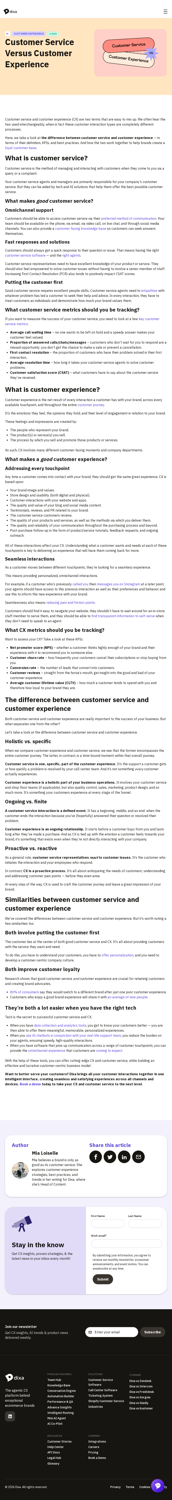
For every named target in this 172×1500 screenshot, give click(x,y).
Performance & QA (60, 1402)
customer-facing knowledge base (80, 228)
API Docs (53, 1452)
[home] (10, 12)
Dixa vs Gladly (138, 1403)
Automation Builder (60, 1396)
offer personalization (117, 955)
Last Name (135, 1216)
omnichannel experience (46, 1050)
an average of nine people (127, 997)
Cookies (144, 1487)
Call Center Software (102, 1390)
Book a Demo (97, 1458)
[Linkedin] (10, 1416)
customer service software (25, 255)
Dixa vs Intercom (140, 1386)
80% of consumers (24, 992)
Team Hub (54, 1380)
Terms (130, 1487)
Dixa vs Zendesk (140, 1381)
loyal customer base (20, 148)
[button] (165, 11)
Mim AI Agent (56, 1418)
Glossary (53, 1463)
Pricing (93, 1452)
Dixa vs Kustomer (141, 1408)
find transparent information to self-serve (123, 616)
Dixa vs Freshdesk (141, 1392)
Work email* (99, 1236)
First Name (98, 1216)
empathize (148, 290)
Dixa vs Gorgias (139, 1397)
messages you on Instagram (118, 584)
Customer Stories (59, 1441)
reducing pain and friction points (70, 602)
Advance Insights (59, 1407)
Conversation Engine (61, 1391)
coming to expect (109, 1050)
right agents (71, 255)
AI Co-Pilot (55, 1424)
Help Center (55, 1447)
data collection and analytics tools (60, 1025)
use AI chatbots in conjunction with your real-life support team (73, 1035)
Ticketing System (100, 1395)
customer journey (91, 405)
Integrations (97, 1441)
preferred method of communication (128, 218)
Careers (93, 1447)
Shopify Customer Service (106, 1401)
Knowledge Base (58, 1385)
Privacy (115, 1487)
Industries (95, 1407)
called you (80, 584)
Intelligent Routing (60, 1413)
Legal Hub (54, 1458)
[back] (7, 33)
